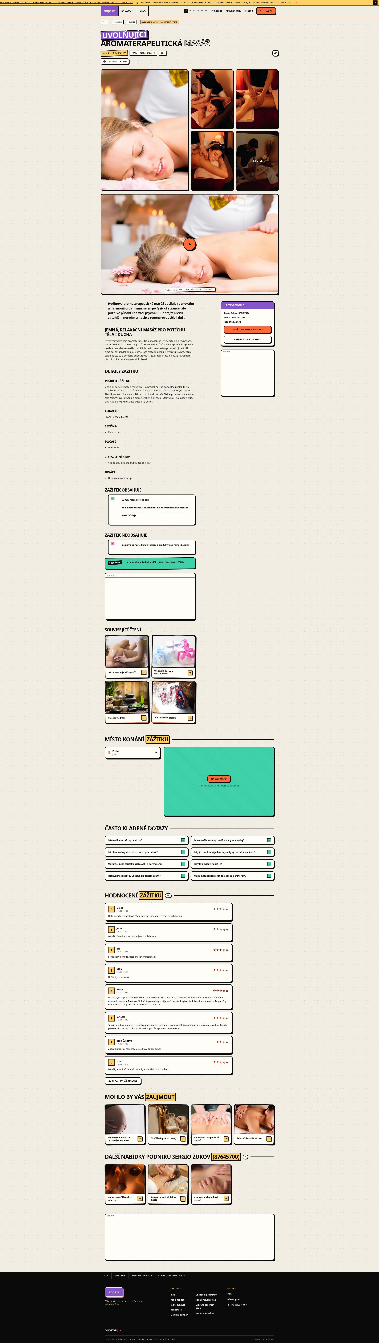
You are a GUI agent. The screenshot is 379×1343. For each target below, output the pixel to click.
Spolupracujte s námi (206, 1299)
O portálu (111, 1330)
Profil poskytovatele (247, 339)
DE (198, 11)
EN (190, 11)
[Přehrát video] (189, 244)
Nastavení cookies (205, 1313)
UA (202, 11)
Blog (143, 10)
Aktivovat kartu (233, 10)
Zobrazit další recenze (123, 1080)
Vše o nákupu (177, 1299)
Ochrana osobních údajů (171, 1276)
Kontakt (249, 10)
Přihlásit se (216, 10)
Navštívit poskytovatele (247, 329)
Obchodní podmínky (142, 1276)
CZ (186, 11)
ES (206, 11)
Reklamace (120, 1276)
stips (109, 11)
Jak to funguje (178, 1304)
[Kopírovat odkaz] (275, 53)
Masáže (132, 22)
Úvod (104, 22)
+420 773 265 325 (232, 322)
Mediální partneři (179, 1314)
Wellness (118, 22)
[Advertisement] (150, 598)
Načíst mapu (219, 778)
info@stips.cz (233, 1299)
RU (194, 11)
